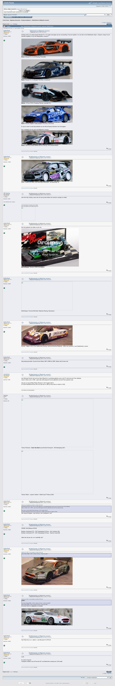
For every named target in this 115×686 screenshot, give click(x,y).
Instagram (31, 151)
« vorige (104, 22)
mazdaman (7, 374)
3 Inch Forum (6, 20)
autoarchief (26, 151)
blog (22, 151)
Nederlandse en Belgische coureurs (40, 20)
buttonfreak (7, 30)
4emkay (6, 395)
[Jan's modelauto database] (4, 40)
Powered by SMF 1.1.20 (51, 683)
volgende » (109, 22)
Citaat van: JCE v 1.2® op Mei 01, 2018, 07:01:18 (32, 552)
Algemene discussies (15, 20)
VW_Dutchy (7, 193)
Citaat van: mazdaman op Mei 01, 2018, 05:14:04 (32, 505)
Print (109, 24)
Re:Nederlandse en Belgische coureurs (39, 156)
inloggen (18, 9)
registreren (24, 9)
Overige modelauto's (26, 20)
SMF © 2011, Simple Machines (63, 683)
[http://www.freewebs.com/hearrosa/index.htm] (4, 205)
